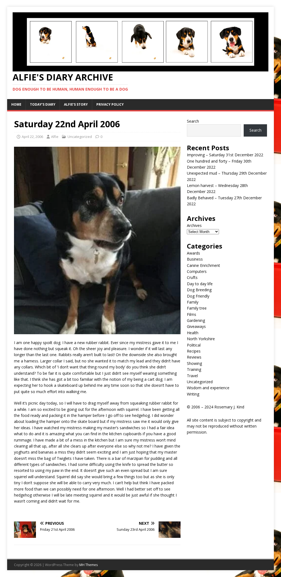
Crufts (192, 277)
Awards (193, 253)
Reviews (194, 357)
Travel (192, 375)
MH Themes (88, 564)
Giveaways (196, 326)
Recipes (194, 351)
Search (193, 121)
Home (16, 104)
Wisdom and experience (208, 387)
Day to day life (200, 283)
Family (192, 302)
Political (194, 345)
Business (195, 259)
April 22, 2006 (32, 136)
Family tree (197, 308)
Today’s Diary (42, 104)
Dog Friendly (198, 296)
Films (191, 314)
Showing (194, 363)
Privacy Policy (110, 104)
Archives (194, 225)
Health (192, 332)
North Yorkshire (201, 338)
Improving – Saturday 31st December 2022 (225, 154)
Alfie (54, 136)
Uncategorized (80, 136)
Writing (193, 394)
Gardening (196, 320)
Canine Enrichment (203, 265)
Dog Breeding (199, 289)
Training (194, 369)
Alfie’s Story (76, 104)
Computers (197, 271)
